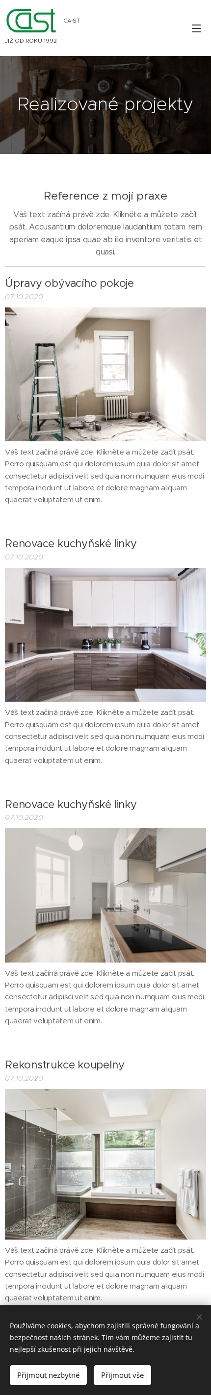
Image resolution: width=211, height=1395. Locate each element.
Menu (196, 28)
